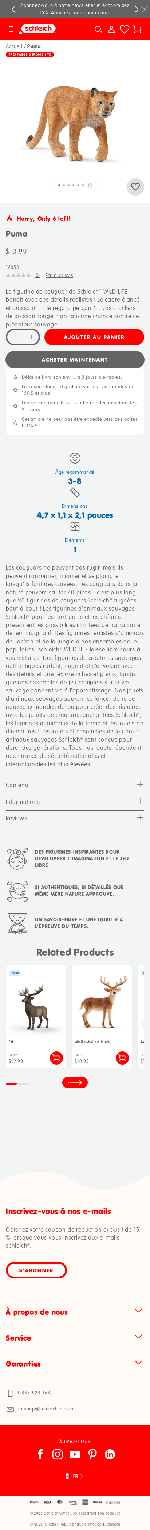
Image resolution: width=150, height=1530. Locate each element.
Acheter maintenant (75, 359)
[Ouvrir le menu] (11, 29)
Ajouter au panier (94, 336)
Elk (11, 1042)
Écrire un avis (59, 275)
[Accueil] (45, 29)
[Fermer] (144, 9)
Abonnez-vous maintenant (80, 13)
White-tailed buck (93, 1042)
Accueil (14, 46)
